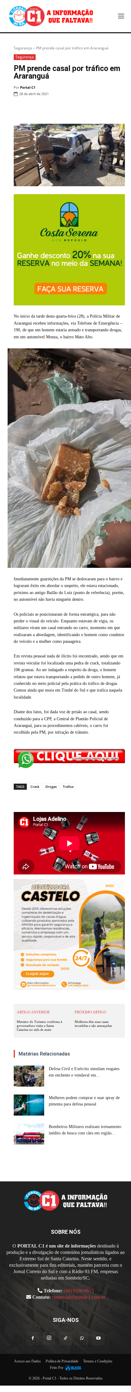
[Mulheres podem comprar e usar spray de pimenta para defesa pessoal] (29, 1105)
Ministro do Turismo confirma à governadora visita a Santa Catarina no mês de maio (39, 1025)
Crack (34, 786)
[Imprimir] (91, 109)
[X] (63, 109)
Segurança (23, 48)
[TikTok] (65, 1339)
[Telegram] (105, 109)
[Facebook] (49, 109)
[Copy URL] (119, 109)
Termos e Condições (97, 1361)
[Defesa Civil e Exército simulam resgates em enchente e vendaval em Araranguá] (29, 1076)
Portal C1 (27, 87)
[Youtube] (98, 1339)
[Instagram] (49, 1338)
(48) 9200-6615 (79, 1290)
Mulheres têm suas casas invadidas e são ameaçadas (93, 1023)
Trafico (68, 786)
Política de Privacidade (62, 1361)
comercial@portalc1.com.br (78, 1297)
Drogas (51, 786)
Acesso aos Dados (27, 1361)
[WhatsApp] (77, 109)
